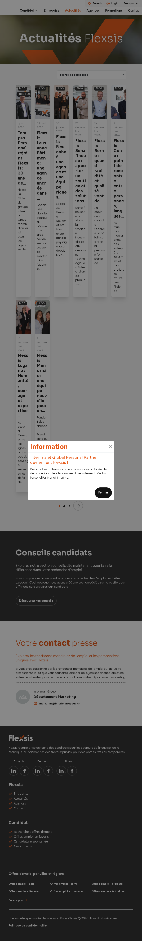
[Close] (110, 446)
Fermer (103, 492)
